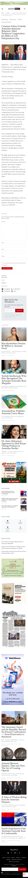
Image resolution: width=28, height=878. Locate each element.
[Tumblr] (19, 853)
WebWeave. (14, 865)
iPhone (18, 857)
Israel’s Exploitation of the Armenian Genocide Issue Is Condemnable (8, 493)
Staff (8, 857)
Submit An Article (14, 861)
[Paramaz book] (14, 593)
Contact (13, 857)
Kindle (8, 859)
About (4, 857)
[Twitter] (11, 853)
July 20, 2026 (3, 502)
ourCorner (18, 825)
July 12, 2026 (3, 508)
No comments (5, 41)
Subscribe (19, 310)
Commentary (9, 723)
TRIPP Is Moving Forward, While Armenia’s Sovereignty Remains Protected (9, 500)
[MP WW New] (12, 679)
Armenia (7, 12)
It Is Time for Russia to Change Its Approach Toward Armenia (9, 506)
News (20, 19)
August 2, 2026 (4, 495)
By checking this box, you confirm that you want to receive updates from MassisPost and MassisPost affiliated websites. (13, 315)
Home (2, 12)
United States (6, 22)
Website (3, 256)
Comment (3, 221)
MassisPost (3, 283)
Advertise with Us (16, 859)
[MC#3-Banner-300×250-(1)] (14, 472)
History (18, 759)
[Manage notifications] (24, 874)
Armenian (4, 723)
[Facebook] (8, 853)
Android (23, 857)
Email (2, 249)
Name (2, 242)
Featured (13, 19)
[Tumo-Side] (12, 568)
